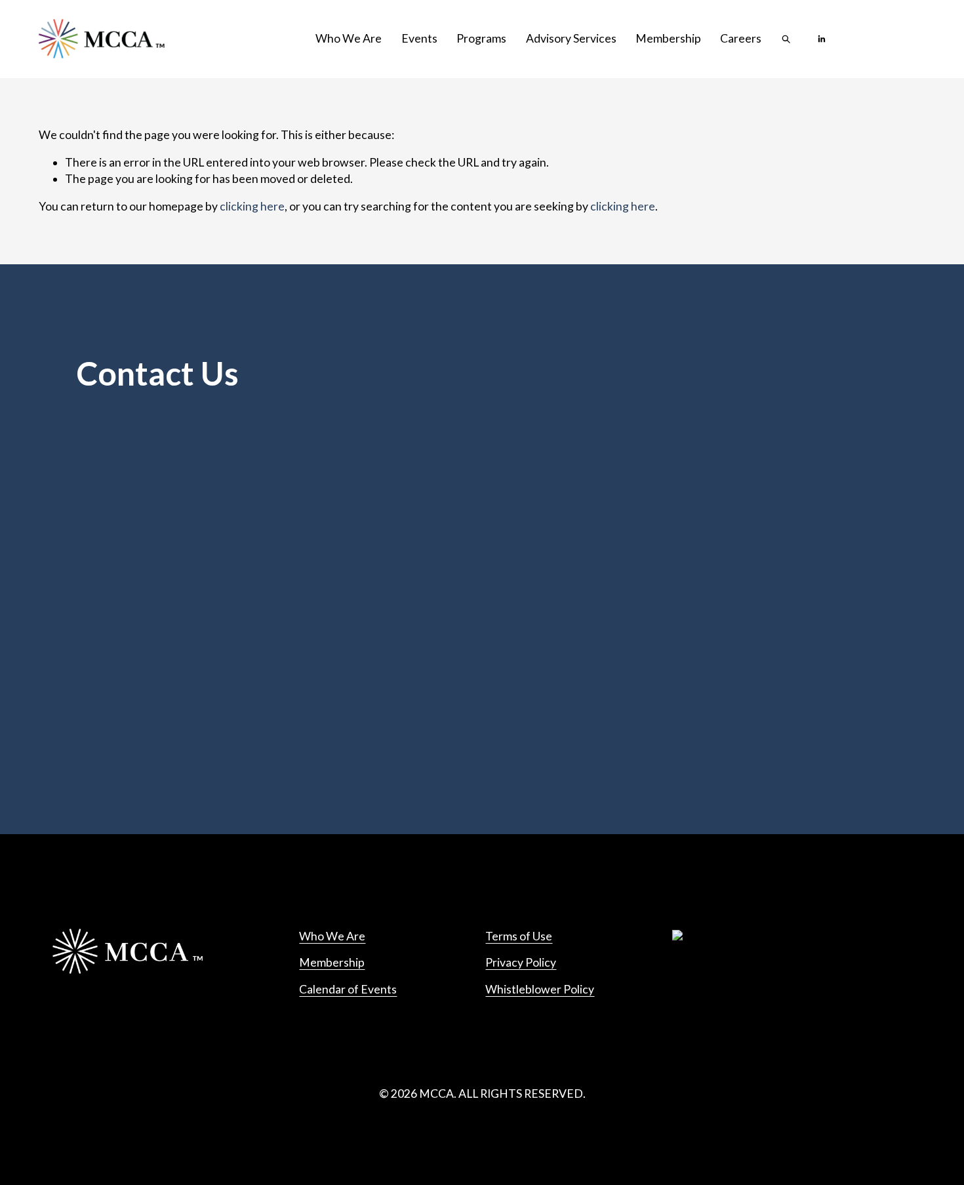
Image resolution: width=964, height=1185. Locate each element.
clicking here (252, 206)
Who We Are (348, 38)
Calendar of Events (348, 989)
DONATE (888, 39)
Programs (481, 38)
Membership (668, 38)
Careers (740, 38)
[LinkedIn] (821, 39)
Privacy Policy (520, 962)
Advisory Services (571, 38)
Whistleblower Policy (539, 989)
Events (419, 38)
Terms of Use (518, 936)
